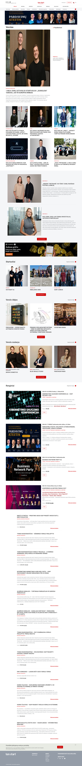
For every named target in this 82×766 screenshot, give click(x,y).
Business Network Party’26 (52, 460)
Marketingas (58, 9)
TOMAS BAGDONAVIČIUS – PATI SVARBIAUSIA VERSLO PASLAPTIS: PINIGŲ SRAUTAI (34, 633)
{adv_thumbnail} (72, 58)
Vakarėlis (57, 461)
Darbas (47, 758)
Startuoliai (39, 6)
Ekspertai (31, 6)
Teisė (31, 128)
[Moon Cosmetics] (17, 357)
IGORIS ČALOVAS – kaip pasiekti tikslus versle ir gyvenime (37, 704)
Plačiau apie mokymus (72, 408)
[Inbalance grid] (41, 275)
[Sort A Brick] (65, 275)
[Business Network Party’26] (23, 469)
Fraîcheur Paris (59, 371)
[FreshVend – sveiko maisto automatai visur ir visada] (17, 314)
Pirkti (44, 412)
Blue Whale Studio (36, 371)
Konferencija (49, 397)
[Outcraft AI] (17, 275)
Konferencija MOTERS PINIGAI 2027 (54, 488)
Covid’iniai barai (60, 327)
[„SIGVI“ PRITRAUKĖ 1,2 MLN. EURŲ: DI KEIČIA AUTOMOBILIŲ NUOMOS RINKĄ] (65, 148)
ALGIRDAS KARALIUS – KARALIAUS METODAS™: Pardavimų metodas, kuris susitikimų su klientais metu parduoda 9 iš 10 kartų (37, 612)
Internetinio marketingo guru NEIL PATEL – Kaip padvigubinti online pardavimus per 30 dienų (34, 572)
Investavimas (34, 9)
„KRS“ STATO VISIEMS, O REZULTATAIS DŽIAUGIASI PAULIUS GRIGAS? (58, 59)
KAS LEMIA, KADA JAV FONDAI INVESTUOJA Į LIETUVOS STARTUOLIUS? (57, 217)
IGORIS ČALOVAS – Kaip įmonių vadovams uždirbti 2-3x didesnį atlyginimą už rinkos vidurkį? (35, 685)
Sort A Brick (58, 290)
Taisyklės (47, 760)
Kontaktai (47, 756)
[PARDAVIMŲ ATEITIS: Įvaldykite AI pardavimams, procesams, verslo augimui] (23, 438)
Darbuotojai (8, 9)
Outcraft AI (10, 290)
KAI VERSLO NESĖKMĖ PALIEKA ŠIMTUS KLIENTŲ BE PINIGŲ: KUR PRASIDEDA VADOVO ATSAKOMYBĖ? (40, 133)
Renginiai (48, 6)
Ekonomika (23, 9)
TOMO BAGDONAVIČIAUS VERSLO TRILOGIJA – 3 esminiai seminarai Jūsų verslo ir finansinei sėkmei (35, 552)
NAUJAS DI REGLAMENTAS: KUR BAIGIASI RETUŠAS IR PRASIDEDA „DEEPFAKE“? (16, 164)
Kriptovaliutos (51, 9)
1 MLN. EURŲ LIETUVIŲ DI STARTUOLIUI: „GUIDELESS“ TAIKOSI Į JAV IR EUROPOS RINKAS (26, 92)
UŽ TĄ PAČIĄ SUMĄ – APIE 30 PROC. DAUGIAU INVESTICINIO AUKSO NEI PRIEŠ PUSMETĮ (39, 164)
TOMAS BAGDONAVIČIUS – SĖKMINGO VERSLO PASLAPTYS (35, 534)
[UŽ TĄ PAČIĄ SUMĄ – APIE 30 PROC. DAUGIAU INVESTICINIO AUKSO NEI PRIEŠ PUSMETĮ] (41, 148)
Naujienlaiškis (65, 6)
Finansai (28, 9)
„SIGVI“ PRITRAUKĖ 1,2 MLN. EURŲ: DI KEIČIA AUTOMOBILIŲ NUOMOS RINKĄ (65, 164)
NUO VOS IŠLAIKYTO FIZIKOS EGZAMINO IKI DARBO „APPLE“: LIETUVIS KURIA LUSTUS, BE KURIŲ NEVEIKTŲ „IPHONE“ (17, 133)
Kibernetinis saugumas (43, 9)
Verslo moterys (13, 342)
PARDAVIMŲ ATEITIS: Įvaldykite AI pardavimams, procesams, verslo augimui (58, 427)
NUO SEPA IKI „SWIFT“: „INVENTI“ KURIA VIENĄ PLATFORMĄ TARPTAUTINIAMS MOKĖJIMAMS (64, 132)
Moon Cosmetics (12, 372)
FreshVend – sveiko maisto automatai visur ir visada (15, 328)
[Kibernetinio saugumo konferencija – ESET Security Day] (23, 405)
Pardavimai (65, 9)
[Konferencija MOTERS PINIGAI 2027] (23, 497)
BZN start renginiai (50, 430)
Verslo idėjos (12, 300)
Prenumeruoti (64, 2)
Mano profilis (34, 755)
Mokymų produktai (21, 535)
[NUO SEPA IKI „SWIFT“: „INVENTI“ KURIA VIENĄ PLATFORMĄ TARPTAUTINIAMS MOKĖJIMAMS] (65, 116)
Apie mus (47, 759)
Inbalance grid (35, 290)
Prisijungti (69, 2)
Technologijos (9, 128)
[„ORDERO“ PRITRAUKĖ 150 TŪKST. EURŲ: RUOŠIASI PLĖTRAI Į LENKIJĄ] (24, 188)
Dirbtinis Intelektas (15, 9)
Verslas (15, 6)
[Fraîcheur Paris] (65, 357)
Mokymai (22, 6)
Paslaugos (56, 6)
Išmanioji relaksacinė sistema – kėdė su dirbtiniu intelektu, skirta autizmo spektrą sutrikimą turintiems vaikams (41, 330)
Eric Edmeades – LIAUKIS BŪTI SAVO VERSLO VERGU (34, 671)
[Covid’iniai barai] (65, 314)
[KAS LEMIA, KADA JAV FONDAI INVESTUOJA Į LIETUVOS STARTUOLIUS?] (24, 221)
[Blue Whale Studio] (41, 357)
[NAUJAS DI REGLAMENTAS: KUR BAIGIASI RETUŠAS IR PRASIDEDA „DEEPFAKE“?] (17, 148)
